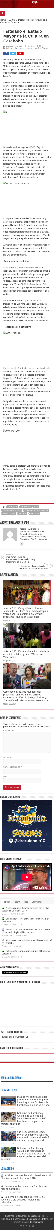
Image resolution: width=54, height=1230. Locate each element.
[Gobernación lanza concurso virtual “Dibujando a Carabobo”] (3, 951)
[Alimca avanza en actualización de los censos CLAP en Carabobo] (3, 940)
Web (5, 776)
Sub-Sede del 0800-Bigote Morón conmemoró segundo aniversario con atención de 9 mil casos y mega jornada (33, 1136)
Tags (26, 902)
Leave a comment (25, 48)
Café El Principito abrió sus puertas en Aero (24, 13)
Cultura (12, 20)
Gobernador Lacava (12, 510)
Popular (6, 902)
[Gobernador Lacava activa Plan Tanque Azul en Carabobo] (3, 918)
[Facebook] (24, 1225)
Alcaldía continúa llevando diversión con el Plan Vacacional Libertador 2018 (26, 1177)
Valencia (22, 514)
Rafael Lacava (9, 514)
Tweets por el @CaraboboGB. (15, 1037)
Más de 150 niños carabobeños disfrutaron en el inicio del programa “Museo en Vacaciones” (26, 654)
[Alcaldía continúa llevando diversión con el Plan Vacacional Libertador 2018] (3, 908)
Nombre (7, 757)
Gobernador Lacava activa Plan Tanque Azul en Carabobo (24, 1187)
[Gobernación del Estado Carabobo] (27, 4)
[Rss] (21, 1225)
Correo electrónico (12, 767)
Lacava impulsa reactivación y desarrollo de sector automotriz (33, 566)
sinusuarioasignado (14, 46)
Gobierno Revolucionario (36, 510)
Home (3, 20)
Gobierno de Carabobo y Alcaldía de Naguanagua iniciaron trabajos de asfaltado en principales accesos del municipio (25, 1154)
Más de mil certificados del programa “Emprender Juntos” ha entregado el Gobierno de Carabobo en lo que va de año (33, 1100)
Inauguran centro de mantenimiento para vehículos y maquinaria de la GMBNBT (20, 558)
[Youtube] (29, 1225)
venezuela (34, 514)
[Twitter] (26, 1225)
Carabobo (12, 507)
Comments (37, 902)
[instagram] (32, 1225)
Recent (17, 902)
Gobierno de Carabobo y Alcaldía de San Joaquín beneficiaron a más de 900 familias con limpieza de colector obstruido (23, 1118)
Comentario (8, 730)
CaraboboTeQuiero (29, 507)
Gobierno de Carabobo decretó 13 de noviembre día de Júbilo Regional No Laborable (23, 1199)
